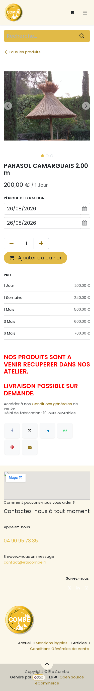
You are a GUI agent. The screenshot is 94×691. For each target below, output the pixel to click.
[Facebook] (12, 430)
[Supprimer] (11, 243)
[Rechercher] (82, 36)
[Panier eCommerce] (72, 13)
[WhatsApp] (64, 430)
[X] (29, 430)
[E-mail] (29, 447)
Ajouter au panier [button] (39, 257)
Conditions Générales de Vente (59, 648)
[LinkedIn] (47, 430)
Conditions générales (52, 403)
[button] (8, 106)
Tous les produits (25, 52)
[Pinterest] (12, 447)
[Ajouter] (41, 243)
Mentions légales (51, 643)
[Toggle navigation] (85, 12)
